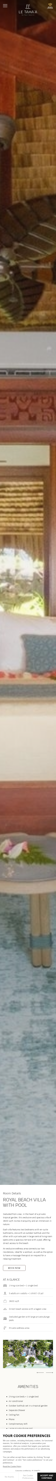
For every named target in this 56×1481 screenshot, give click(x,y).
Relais (50, 6)
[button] (5, 6)
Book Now (14, 1268)
